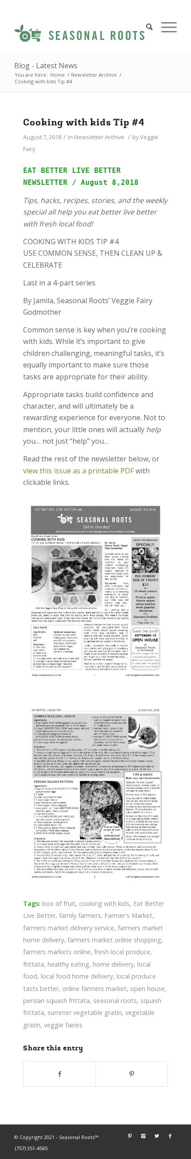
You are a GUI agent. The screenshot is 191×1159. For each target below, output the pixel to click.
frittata (33, 964)
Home (57, 74)
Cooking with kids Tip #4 (84, 122)
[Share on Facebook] (60, 1073)
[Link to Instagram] (143, 1136)
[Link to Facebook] (170, 1136)
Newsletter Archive (94, 74)
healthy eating (68, 964)
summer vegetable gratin (85, 1012)
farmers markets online (57, 952)
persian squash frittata (56, 1000)
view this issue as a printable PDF (79, 471)
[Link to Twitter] (156, 1136)
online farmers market (94, 988)
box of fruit (59, 903)
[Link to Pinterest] (130, 1136)
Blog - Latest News (45, 65)
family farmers (80, 915)
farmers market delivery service (68, 928)
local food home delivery (77, 976)
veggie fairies (63, 1025)
